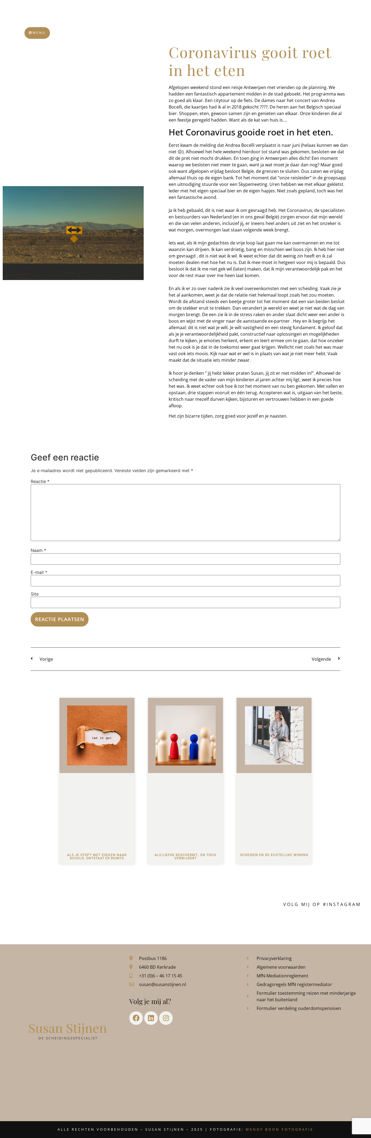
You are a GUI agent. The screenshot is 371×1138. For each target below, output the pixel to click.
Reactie (40, 481)
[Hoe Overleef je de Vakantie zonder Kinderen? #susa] (295, 922)
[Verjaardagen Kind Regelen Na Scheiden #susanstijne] (120, 922)
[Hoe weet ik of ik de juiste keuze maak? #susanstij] (339, 922)
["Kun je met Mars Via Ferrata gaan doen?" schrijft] (207, 922)
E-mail (39, 572)
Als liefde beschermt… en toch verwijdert (185, 856)
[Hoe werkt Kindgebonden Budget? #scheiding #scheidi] (251, 922)
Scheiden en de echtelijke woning (274, 855)
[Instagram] (166, 1018)
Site (35, 594)
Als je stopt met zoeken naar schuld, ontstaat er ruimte (97, 856)
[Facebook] (136, 1018)
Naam (38, 550)
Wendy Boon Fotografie (279, 1129)
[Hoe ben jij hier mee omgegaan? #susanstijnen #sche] (32, 922)
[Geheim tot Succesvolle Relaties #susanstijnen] (76, 922)
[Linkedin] (151, 1018)
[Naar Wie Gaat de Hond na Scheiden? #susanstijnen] (164, 922)
